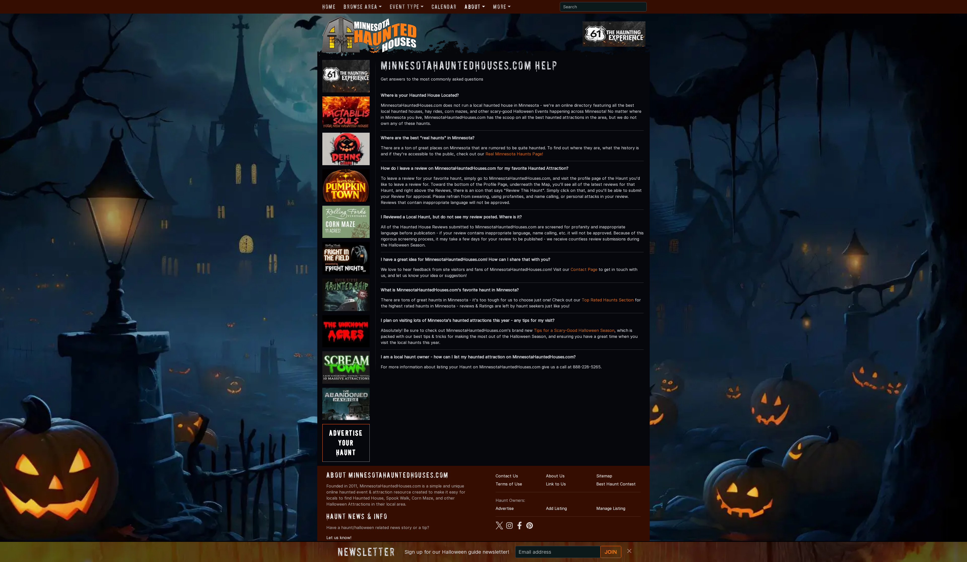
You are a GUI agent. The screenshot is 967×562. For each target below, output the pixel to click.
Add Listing (556, 508)
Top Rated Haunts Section (608, 299)
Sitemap (604, 475)
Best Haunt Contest (616, 483)
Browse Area (360, 6)
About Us (555, 475)
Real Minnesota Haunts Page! (514, 153)
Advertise (505, 508)
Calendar (444, 6)
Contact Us (507, 475)
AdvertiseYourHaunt (346, 442)
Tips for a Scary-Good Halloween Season (574, 330)
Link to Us (556, 483)
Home (328, 6)
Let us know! (338, 537)
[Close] (629, 551)
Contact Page (584, 269)
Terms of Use (509, 483)
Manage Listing (610, 508)
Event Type (404, 6)
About (473, 6)
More (499, 6)
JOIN (611, 552)
